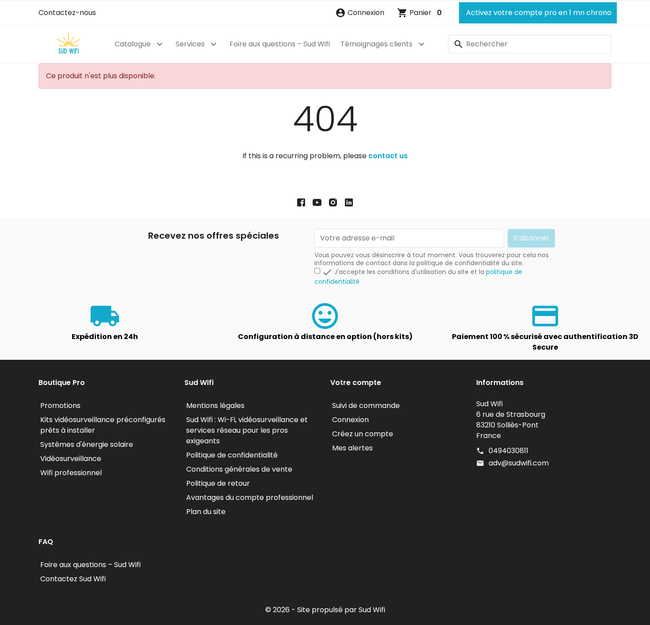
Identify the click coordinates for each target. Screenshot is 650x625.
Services (190, 44)
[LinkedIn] (349, 202)
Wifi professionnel (71, 473)
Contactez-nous (67, 13)
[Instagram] (333, 202)
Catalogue (133, 44)
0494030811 (508, 451)
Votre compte (355, 382)
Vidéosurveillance (70, 459)
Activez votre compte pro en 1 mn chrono (538, 13)
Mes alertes (352, 448)
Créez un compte (362, 434)
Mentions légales (215, 405)
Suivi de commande (366, 405)
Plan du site (206, 512)
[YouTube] (317, 202)
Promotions (60, 405)
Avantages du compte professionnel (249, 497)
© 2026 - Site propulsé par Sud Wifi (325, 610)
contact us (388, 156)
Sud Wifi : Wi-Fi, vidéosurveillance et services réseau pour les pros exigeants (247, 430)
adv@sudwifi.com (519, 463)
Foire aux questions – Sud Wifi (279, 44)
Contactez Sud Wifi (73, 579)
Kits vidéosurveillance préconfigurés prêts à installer (102, 425)
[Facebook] (301, 202)
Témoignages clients (376, 44)
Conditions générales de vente (239, 469)
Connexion (350, 420)
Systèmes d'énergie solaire (86, 444)
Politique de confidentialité (232, 455)
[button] (359, 13)
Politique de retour (218, 483)
